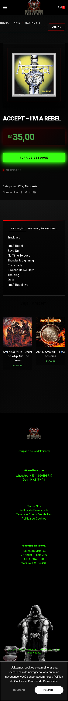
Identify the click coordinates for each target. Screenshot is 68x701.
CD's (17, 23)
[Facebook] (21, 192)
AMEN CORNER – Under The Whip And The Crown (17, 356)
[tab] (17, 228)
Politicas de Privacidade (43, 681)
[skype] (34, 192)
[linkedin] (30, 192)
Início (4, 23)
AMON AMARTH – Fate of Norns (50, 354)
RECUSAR (19, 690)
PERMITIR (48, 690)
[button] (61, 352)
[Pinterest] (26, 192)
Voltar (56, 27)
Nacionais (32, 23)
